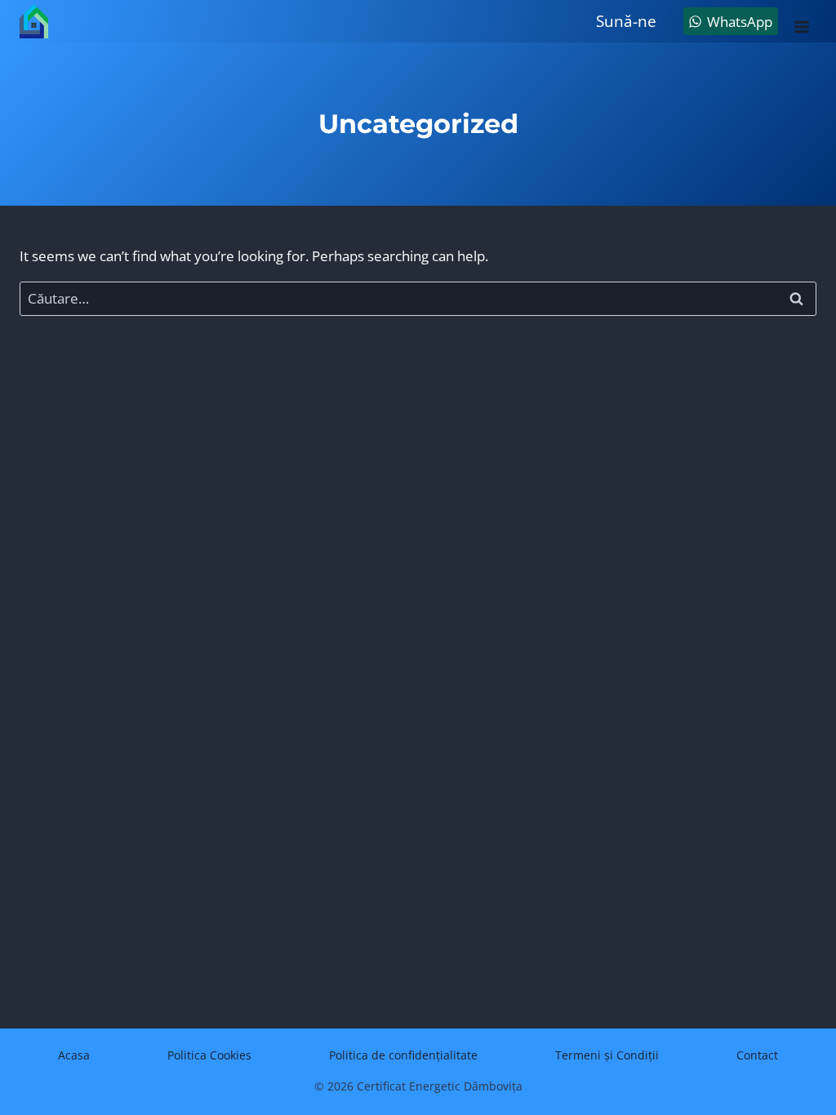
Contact (757, 1055)
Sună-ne (626, 21)
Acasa (74, 1055)
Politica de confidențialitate (403, 1055)
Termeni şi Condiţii (607, 1055)
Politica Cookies (209, 1055)
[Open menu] (801, 21)
